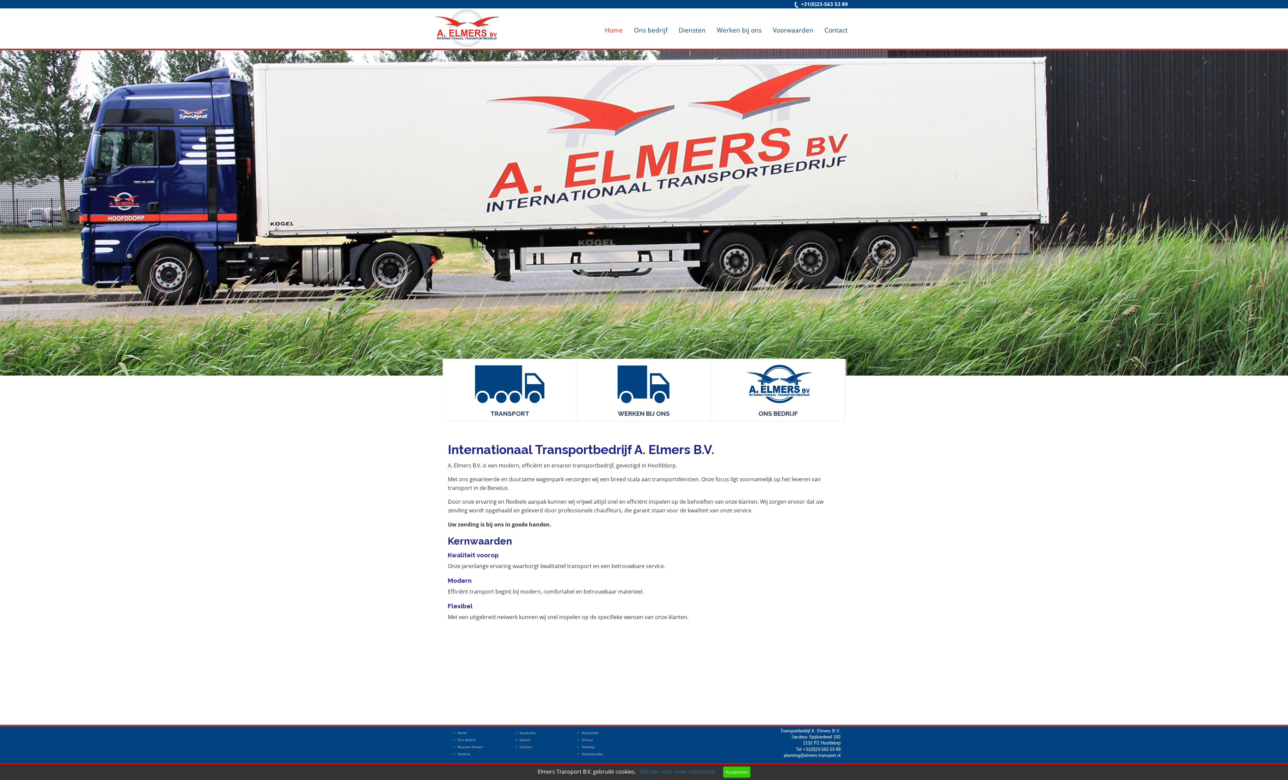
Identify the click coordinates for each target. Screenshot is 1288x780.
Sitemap (588, 746)
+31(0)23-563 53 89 (824, 4)
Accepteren (737, 772)
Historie (464, 753)
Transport (509, 413)
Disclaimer (590, 732)
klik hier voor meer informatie (677, 771)
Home (614, 30)
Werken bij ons (739, 30)
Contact (836, 30)
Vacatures (528, 732)
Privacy (587, 739)
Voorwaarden (793, 30)
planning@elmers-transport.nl (812, 755)
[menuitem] (614, 24)
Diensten (692, 30)
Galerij (525, 739)
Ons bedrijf (650, 30)
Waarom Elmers (470, 746)
